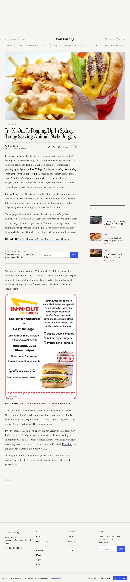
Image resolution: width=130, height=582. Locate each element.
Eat (16, 125)
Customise (91, 578)
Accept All (120, 578)
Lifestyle (56, 46)
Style (77, 46)
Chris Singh (13, 146)
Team (70, 546)
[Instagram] (6, 548)
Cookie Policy (57, 578)
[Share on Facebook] (59, 147)
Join (74, 255)
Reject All (105, 578)
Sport (86, 46)
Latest (9, 46)
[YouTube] (17, 548)
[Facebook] (10, 548)
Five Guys (67, 444)
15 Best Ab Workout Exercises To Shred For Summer (44, 403)
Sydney (8, 479)
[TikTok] (21, 548)
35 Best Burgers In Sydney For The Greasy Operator (44, 238)
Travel (45, 46)
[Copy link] (49, 147)
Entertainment (32, 46)
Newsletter (102, 46)
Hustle (19, 46)
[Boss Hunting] (65, 39)
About (70, 537)
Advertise (71, 541)
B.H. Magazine (117, 46)
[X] (14, 548)
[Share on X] (54, 147)
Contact (71, 550)
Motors (67, 46)
